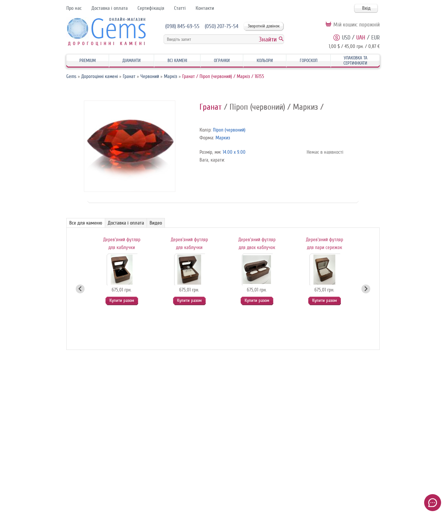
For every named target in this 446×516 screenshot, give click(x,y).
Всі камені (177, 60)
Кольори (265, 60)
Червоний (149, 76)
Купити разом (121, 300)
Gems (71, 76)
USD (346, 37)
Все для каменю (85, 223)
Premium (87, 60)
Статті (180, 8)
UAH (360, 37)
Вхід (366, 8)
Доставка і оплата (109, 8)
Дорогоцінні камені (99, 76)
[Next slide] (365, 289)
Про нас (74, 8)
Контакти (205, 8)
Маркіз (170, 76)
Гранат (129, 76)
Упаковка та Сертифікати (355, 60)
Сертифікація (150, 8)
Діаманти (131, 60)
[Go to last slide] (80, 289)
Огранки (222, 60)
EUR (375, 37)
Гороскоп (308, 60)
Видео (156, 223)
